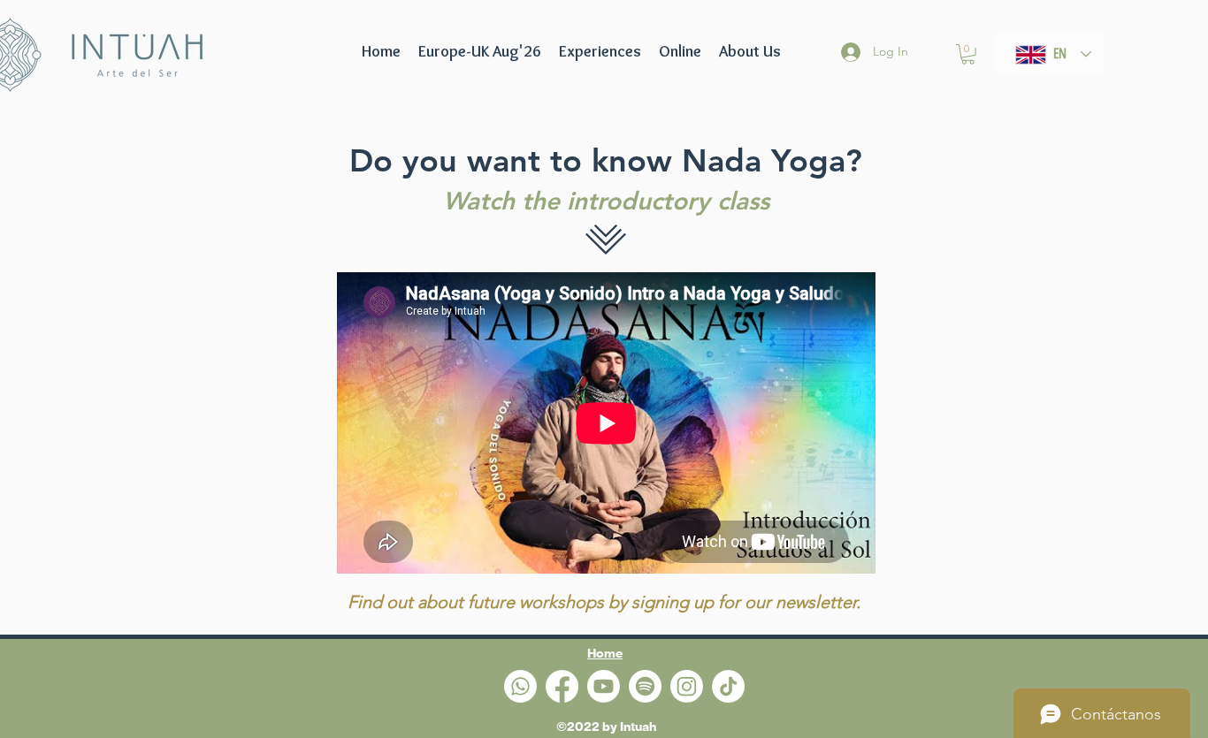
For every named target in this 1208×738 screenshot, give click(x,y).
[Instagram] (686, 686)
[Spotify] (645, 686)
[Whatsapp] (520, 686)
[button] (479, 51)
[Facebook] (562, 686)
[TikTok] (728, 686)
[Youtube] (603, 686)
